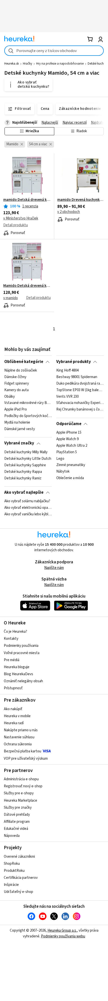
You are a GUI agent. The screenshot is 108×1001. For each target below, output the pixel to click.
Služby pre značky (18, 807)
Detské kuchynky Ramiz (22, 478)
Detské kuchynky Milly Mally (25, 452)
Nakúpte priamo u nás (21, 730)
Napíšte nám (54, 567)
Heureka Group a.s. (62, 930)
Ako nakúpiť (13, 709)
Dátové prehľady (17, 814)
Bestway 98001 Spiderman (76, 377)
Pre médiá (11, 660)
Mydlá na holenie (17, 422)
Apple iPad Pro (15, 409)
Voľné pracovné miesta (21, 653)
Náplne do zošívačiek (20, 370)
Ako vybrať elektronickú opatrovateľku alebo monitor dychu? (28, 507)
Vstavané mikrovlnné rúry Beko (28, 402)
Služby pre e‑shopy (19, 793)
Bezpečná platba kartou (22, 751)
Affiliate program (17, 821)
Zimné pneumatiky (70, 465)
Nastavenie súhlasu (19, 737)
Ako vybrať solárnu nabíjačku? (27, 501)
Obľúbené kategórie (23, 362)
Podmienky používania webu (63, 936)
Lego (60, 458)
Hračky (27, 63)
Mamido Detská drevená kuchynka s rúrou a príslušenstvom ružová (27, 285)
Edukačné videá (16, 828)
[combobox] (54, 51)
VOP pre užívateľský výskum (26, 758)
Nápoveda (12, 835)
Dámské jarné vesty (19, 429)
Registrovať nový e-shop (23, 786)
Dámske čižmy (15, 377)
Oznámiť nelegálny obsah (23, 681)
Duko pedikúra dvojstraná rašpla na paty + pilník (80, 383)
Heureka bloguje (16, 667)
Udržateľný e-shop (18, 891)
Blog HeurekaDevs (18, 674)
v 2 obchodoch (68, 211)
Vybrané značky (19, 443)
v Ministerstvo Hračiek (20, 218)
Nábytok (63, 471)
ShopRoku (12, 863)
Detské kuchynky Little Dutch (27, 458)
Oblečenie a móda (70, 478)
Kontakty (11, 638)
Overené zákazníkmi (19, 856)
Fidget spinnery (16, 383)
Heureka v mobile (17, 716)
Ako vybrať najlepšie (23, 492)
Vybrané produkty (73, 362)
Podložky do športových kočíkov (28, 416)
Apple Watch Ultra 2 (71, 445)
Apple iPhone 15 (68, 432)
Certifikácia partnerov (21, 877)
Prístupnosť (13, 688)
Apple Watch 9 (67, 439)
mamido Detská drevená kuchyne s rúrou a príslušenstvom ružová (27, 199)
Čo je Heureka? (15, 631)
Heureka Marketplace (20, 800)
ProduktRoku (14, 870)
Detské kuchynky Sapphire (25, 465)
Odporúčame (68, 424)
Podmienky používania (21, 645)
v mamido (10, 298)
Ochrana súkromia (18, 744)
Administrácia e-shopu (21, 779)
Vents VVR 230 (67, 396)
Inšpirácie (11, 884)
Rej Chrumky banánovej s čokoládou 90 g (80, 409)
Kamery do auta (16, 389)
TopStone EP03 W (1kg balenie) (80, 389)
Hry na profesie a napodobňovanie (60, 63)
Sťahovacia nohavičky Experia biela (80, 402)
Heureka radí (14, 723)
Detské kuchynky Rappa (23, 471)
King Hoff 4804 (67, 370)
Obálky (9, 396)
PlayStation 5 (66, 452)
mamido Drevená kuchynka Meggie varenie (81, 199)
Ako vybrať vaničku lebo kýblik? (28, 514)
